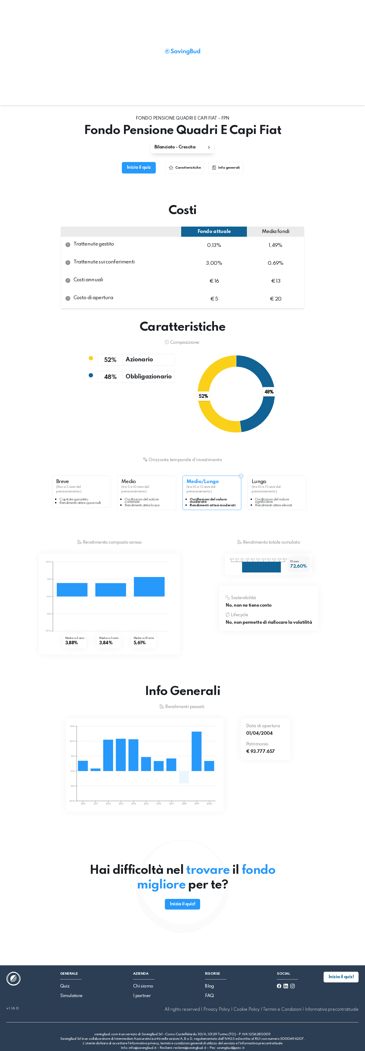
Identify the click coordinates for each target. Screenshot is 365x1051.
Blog (209, 986)
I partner (142, 996)
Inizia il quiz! (182, 904)
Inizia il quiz (139, 167)
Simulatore (71, 996)
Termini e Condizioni (282, 1009)
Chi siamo (143, 986)
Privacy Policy (216, 1009)
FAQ (209, 996)
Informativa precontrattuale (331, 1009)
